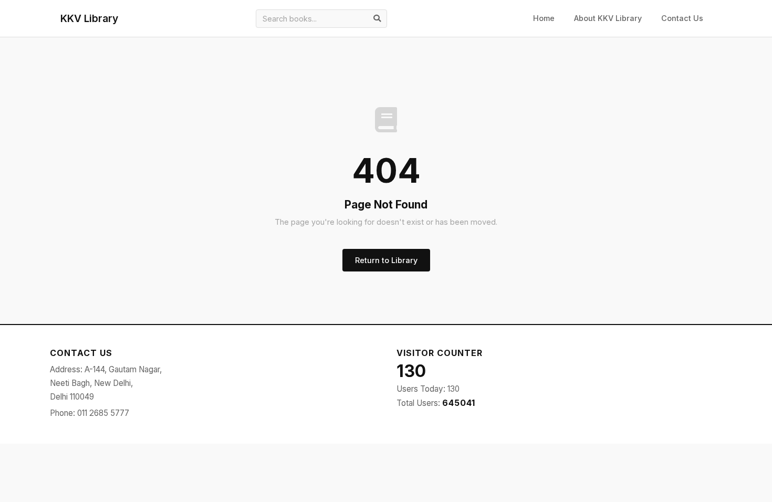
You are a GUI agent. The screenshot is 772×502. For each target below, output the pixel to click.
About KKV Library (608, 18)
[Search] (377, 18)
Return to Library (386, 260)
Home (544, 18)
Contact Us (682, 18)
